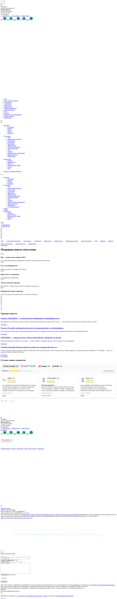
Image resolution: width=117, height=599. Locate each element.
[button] (2, 401)
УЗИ (5, 111)
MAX (27, 19)
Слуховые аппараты (13, 207)
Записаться (4, 245)
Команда (10, 128)
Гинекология (8, 102)
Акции (10, 167)
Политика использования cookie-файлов (67, 514)
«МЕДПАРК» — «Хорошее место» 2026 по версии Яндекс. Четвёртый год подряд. (31, 337)
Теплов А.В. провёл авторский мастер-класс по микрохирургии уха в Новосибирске (32, 328)
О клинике (11, 127)
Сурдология (7, 104)
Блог (9, 168)
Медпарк (6, 125)
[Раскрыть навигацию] (1, 228)
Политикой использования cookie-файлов (102, 585)
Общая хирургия (9, 116)
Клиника (6, 177)
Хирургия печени (9, 110)
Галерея (10, 131)
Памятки (10, 160)
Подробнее (4, 324)
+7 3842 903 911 (5, 225)
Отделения (7, 136)
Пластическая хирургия (11, 100)
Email (15, 19)
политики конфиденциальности (64, 596)
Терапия (6, 113)
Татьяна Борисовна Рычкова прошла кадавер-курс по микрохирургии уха (29, 347)
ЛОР (5, 99)
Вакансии (10, 133)
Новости (10, 164)
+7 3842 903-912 (25, 16)
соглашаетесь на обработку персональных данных (32, 596)
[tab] (58, 257)
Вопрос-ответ (12, 162)
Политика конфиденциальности (45, 514)
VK (2, 19)
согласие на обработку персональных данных (19, 578)
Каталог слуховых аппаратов (12, 171)
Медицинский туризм (14, 165)
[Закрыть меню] (3, 2)
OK (8, 19)
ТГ (21, 19)
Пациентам (7, 159)
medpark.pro (76, 585)
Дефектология (8, 107)
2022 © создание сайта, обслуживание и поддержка (16, 518)
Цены (9, 130)
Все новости (4, 356)
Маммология (8, 117)
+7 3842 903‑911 (5, 16)
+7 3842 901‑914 (15, 16)
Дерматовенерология (10, 108)
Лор (9, 186)
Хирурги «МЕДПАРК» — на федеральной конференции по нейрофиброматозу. (30, 318)
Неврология (7, 105)
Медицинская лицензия (28, 514)
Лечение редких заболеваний (12, 114)
